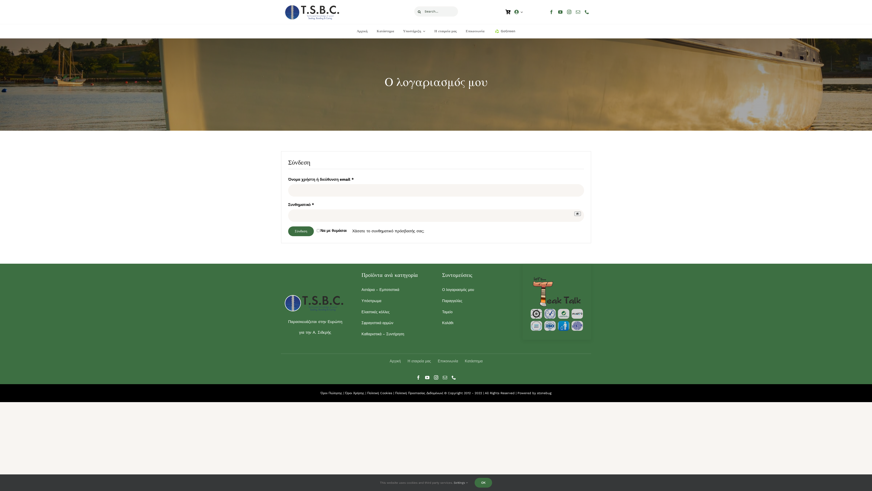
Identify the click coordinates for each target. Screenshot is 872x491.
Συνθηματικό (301, 204)
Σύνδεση (301, 231)
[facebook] (551, 12)
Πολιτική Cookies (379, 393)
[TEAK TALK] (557, 278)
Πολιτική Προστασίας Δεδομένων (418, 393)
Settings (460, 482)
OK (483, 482)
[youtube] (560, 12)
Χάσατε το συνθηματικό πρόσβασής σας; (388, 231)
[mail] (578, 12)
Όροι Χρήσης (355, 393)
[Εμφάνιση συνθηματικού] (577, 214)
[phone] (587, 12)
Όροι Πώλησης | (333, 393)
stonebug (544, 393)
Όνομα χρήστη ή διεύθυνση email (321, 179)
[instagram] (569, 12)
